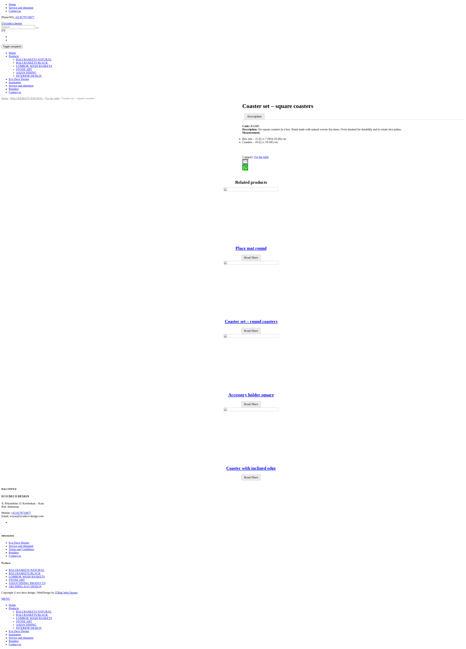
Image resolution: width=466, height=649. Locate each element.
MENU (5, 598)
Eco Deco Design (19, 79)
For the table (52, 98)
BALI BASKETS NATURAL (34, 59)
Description (254, 116)
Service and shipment (21, 7)
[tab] (254, 116)
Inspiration (15, 82)
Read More (251, 257)
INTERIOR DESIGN (29, 75)
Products (14, 56)
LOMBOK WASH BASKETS (34, 66)
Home (12, 4)
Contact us (15, 11)
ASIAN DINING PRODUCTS (27, 583)
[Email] (353, 162)
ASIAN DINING (26, 72)
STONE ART (24, 69)
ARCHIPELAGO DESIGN (25, 586)
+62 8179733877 (24, 17)
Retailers (14, 89)
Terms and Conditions (21, 549)
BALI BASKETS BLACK (32, 62)
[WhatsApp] (353, 167)
